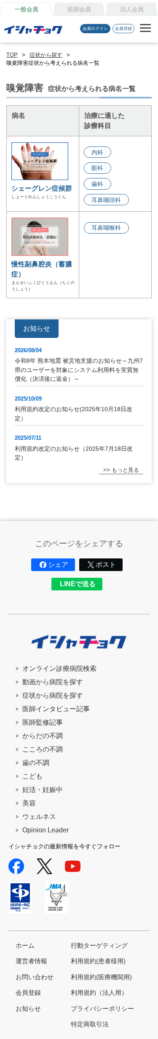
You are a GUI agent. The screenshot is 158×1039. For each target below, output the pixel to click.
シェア (58, 564)
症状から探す (45, 55)
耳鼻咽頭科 (106, 200)
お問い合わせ (35, 977)
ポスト (106, 564)
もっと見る (125, 470)
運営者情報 (31, 961)
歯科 (97, 184)
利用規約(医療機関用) (101, 977)
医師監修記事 (42, 722)
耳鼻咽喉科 (106, 227)
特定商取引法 (90, 1024)
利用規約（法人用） (99, 992)
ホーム (25, 945)
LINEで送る (78, 583)
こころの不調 (42, 749)
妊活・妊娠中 (42, 789)
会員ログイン (95, 28)
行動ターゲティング (99, 945)
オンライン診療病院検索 (59, 668)
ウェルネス (39, 816)
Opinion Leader (45, 830)
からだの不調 (42, 735)
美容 (29, 803)
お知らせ (28, 1008)
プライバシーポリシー (102, 1008)
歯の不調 (35, 762)
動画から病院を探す (52, 682)
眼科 (97, 168)
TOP (12, 55)
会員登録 (123, 28)
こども (32, 776)
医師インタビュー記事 (56, 708)
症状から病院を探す (52, 695)
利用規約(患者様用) (98, 961)
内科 (97, 152)
